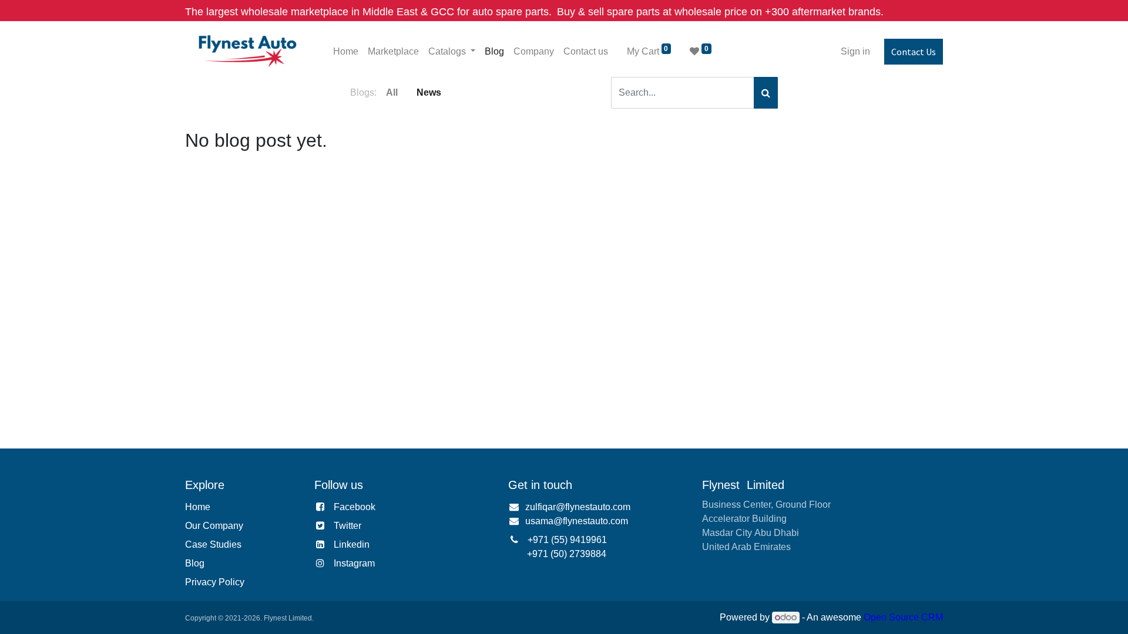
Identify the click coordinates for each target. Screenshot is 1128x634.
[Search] (766, 93)
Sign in (855, 51)
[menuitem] (345, 51)
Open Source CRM (903, 617)
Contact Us (913, 52)
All (392, 92)
